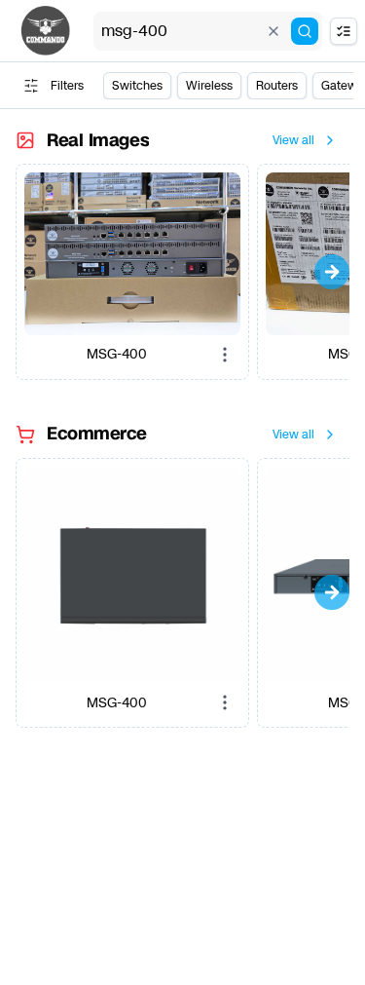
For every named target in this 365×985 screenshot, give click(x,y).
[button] (132, 253)
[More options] (224, 354)
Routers (277, 86)
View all (293, 140)
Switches (137, 86)
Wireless (209, 86)
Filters (67, 86)
